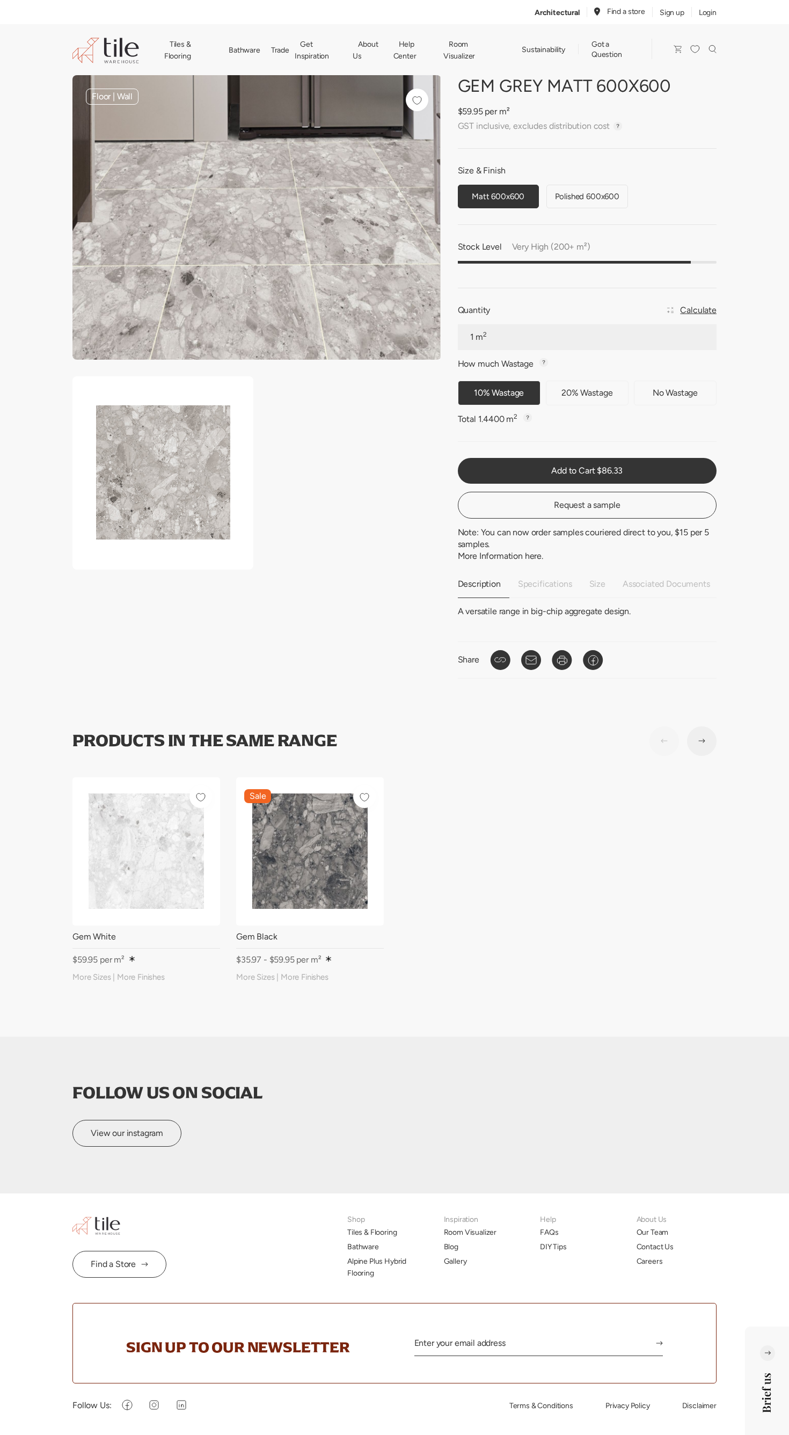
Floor (101, 96)
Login (708, 12)
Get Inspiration (312, 50)
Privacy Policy (627, 1405)
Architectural (557, 12)
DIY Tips (553, 1246)
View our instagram (127, 1133)
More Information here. (500, 556)
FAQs (549, 1232)
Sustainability (543, 49)
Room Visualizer (459, 50)
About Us (365, 50)
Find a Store (113, 1264)
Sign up (672, 12)
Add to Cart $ (587, 470)
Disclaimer (699, 1405)
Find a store (626, 11)
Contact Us (655, 1246)
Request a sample (587, 505)
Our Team (653, 1232)
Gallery (455, 1261)
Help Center (405, 50)
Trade (280, 50)
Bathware (244, 50)
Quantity (474, 310)
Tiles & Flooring (177, 50)
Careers (650, 1261)
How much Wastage (497, 364)
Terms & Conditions (541, 1405)
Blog (451, 1246)
